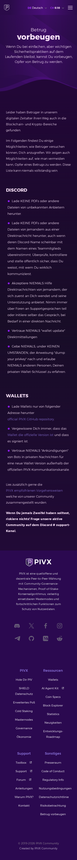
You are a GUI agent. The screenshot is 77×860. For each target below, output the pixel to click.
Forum (21, 780)
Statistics (53, 714)
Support (21, 771)
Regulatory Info (53, 780)
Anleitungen (24, 788)
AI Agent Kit (50, 688)
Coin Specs (53, 697)
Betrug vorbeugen (53, 814)
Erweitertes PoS (24, 702)
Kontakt (24, 805)
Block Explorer (53, 705)
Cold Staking (24, 711)
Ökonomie (24, 737)
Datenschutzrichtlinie (54, 797)
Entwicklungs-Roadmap (53, 734)
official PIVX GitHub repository (30, 419)
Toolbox (21, 762)
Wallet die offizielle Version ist (30, 435)
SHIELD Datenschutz (24, 691)
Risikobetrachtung (53, 805)
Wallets (53, 679)
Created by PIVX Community (38, 848)
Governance (24, 728)
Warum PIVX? (24, 797)
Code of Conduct (52, 771)
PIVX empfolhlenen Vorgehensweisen (34, 490)
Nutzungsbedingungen (55, 788)
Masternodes (24, 719)
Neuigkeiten (53, 722)
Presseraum (53, 762)
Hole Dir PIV (24, 679)
